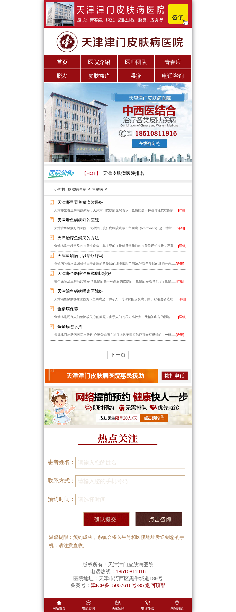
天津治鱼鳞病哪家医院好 (80, 291)
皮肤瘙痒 (99, 76)
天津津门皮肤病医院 (69, 189)
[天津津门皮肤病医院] (118, 41)
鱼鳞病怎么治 (69, 326)
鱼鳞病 (97, 189)
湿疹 (136, 76)
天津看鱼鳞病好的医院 (78, 220)
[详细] (182, 210)
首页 (62, 62)
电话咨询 (173, 76)
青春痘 (173, 62)
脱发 (62, 76)
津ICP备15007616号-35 (117, 585)
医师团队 (136, 62)
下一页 (118, 355)
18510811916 (131, 571)
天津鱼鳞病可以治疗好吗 (80, 255)
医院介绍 (99, 62)
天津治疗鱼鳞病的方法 (78, 238)
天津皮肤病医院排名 (123, 173)
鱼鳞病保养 (67, 309)
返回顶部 (155, 585)
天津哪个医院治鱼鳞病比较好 (84, 273)
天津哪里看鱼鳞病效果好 (80, 202)
